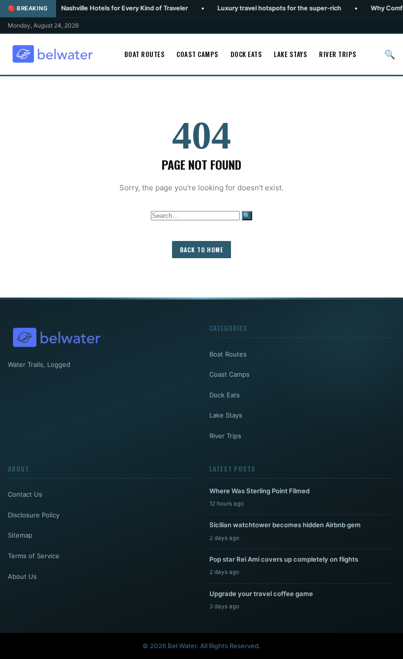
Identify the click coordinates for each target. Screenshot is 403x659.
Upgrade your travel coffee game (261, 594)
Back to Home (201, 249)
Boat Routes (144, 54)
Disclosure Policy (33, 515)
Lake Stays (290, 54)
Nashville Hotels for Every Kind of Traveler (104, 8)
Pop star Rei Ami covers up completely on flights (283, 559)
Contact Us (25, 494)
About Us (22, 576)
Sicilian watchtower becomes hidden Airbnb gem (285, 525)
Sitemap (20, 535)
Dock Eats (246, 54)
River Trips (338, 54)
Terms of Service (33, 556)
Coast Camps (197, 54)
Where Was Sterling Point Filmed (259, 491)
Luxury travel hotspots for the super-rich (259, 8)
